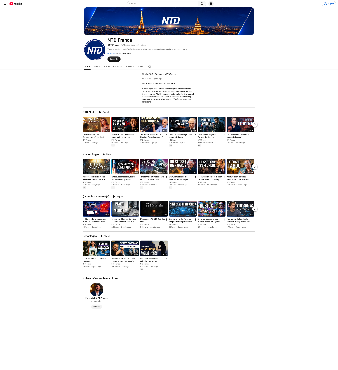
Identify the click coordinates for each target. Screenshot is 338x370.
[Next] (254, 124)
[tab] (87, 66)
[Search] (202, 3)
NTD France (87, 140)
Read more (146, 102)
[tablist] (169, 66)
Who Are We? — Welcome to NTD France (159, 74)
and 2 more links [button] (123, 53)
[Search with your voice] (211, 3)
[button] (146, 102)
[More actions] (109, 135)
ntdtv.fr (112, 53)
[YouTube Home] (15, 3)
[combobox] (163, 3)
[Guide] (4, 3)
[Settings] (318, 3)
